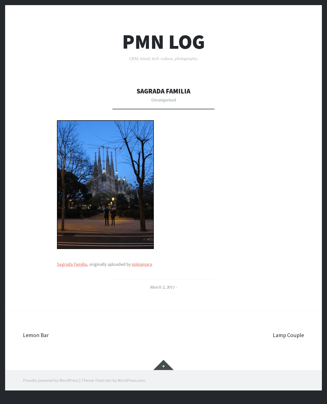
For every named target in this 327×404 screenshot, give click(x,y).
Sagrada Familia (72, 264)
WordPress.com (131, 380)
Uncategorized (163, 100)
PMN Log (163, 42)
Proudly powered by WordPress (50, 380)
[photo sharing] (105, 247)
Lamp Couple (288, 335)
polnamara (142, 264)
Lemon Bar (36, 335)
